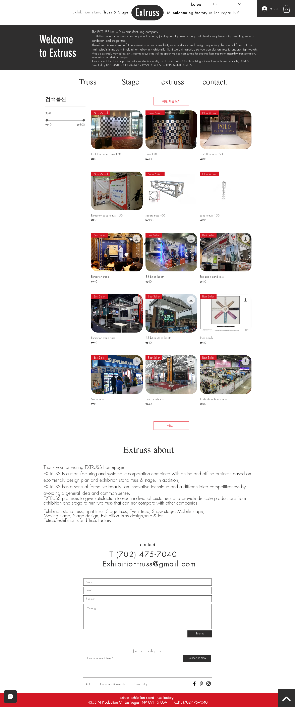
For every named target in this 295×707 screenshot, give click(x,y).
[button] (286, 9)
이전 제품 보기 (171, 101)
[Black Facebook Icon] (194, 683)
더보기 (171, 425)
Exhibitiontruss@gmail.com (149, 563)
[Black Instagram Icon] (208, 683)
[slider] (46, 120)
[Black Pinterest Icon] (201, 683)
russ (148, 13)
